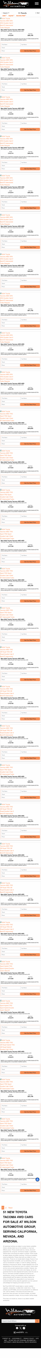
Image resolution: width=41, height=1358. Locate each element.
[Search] (37, 1321)
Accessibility (17, 1338)
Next (10, 1207)
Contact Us (6, 1338)
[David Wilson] (16, 4)
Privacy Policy (29, 1338)
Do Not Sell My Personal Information (22, 1340)
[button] (37, 1179)
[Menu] (36, 4)
